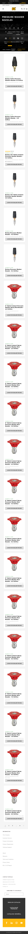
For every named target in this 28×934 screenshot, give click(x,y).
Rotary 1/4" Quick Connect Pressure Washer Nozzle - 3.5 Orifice (14, 196)
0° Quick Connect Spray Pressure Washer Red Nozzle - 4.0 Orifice (13, 462)
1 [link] (5, 825)
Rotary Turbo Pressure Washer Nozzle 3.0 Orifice (14, 79)
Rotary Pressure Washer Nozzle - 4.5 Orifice (13, 233)
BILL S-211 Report (7, 865)
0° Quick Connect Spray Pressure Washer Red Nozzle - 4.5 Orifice (13, 502)
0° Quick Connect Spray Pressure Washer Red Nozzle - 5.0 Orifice (13, 540)
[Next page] (23, 825)
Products (8, 49)
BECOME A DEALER (10, 3)
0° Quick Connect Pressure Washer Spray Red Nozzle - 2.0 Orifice (14, 307)
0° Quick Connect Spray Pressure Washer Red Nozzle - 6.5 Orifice (13, 657)
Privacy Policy (6, 862)
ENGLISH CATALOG (14, 902)
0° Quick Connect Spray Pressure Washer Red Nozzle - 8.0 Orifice (13, 773)
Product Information (8, 841)
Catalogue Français (14, 908)
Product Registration (23, 3)
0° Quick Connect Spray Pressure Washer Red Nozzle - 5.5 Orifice (13, 580)
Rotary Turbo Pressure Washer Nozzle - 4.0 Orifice (13, 118)
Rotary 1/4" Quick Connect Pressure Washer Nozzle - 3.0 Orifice (14, 156)
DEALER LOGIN (4, 3)
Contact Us (5, 886)
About (4, 853)
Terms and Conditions (8, 859)
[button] (3, 9)
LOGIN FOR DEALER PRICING (14, 86)
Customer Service (7, 838)
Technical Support (7, 847)
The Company (6, 835)
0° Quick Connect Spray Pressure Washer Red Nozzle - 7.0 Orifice (13, 695)
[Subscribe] (21, 894)
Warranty (5, 856)
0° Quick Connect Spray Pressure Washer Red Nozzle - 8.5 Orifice (13, 812)
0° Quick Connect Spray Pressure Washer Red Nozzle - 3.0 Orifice (13, 385)
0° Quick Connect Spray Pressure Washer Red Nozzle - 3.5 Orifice (13, 424)
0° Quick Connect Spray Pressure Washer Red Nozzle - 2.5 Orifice (13, 347)
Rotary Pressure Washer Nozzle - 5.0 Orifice (13, 270)
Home (4, 49)
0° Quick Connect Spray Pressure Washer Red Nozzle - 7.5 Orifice (13, 735)
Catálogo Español (14, 914)
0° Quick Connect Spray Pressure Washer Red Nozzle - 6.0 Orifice (13, 618)
